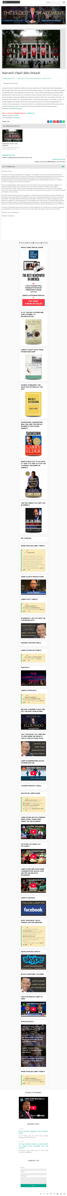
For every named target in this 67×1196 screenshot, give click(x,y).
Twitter (16, 115)
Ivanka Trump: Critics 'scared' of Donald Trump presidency (32, 1050)
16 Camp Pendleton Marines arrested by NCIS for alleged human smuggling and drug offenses (33, 1146)
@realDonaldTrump (29, 936)
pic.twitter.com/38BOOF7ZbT (32, 699)
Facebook (17, 117)
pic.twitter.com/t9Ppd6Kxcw (31, 608)
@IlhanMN (31, 552)
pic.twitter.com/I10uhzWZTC (33, 657)
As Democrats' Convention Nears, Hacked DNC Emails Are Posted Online (32, 1039)
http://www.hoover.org (15, 108)
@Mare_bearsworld (31, 800)
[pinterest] (64, 1193)
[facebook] (44, 1193)
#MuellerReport (27, 931)
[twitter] (40, 1193)
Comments (47, 78)
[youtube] (61, 1193)
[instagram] (50, 1193)
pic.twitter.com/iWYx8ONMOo (32, 1080)
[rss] (54, 1193)
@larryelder (26, 803)
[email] (57, 1193)
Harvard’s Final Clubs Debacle (33, 78)
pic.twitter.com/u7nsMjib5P (31, 805)
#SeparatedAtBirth (30, 606)
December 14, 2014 (37, 808)
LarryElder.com (30, 113)
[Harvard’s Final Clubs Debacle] (31, 49)
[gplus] (47, 1193)
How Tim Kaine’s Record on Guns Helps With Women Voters (33, 1061)
